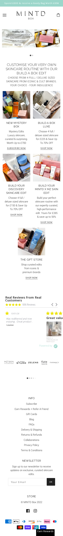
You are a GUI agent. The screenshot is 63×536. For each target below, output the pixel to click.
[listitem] (30, 325)
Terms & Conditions (31, 450)
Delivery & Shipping (31, 429)
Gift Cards (31, 414)
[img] (28, 511)
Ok (50, 482)
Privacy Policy (31, 445)
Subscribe (31, 403)
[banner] (30, 14)
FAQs (31, 424)
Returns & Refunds (31, 434)
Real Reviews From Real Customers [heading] (23, 299)
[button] (52, 304)
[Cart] (59, 15)
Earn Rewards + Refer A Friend (31, 409)
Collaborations (31, 440)
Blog (31, 419)
